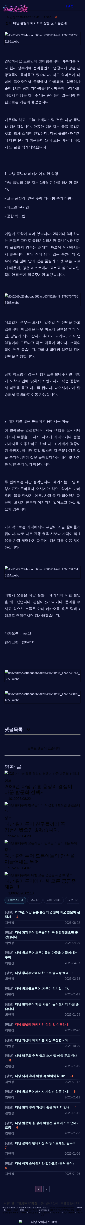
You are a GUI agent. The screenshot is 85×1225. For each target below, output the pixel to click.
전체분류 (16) (15, 900)
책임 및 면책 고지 (70, 1203)
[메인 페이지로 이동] (19, 8)
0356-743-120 (12, 1210)
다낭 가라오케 (69, 1213)
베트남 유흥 (33, 1213)
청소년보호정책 (49, 1203)
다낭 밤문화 (45, 1213)
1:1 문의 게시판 (31, 1210)
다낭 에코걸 (56, 1213)
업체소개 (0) (53, 900)
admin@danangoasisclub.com (62, 1207)
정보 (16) (73, 900)
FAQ (69, 6)
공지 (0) (35, 900)
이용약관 (9, 1203)
